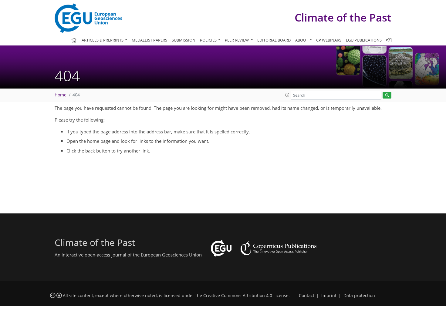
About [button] (302, 40)
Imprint (328, 295)
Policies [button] (209, 40)
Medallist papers (149, 40)
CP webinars (328, 40)
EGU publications (364, 40)
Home (60, 95)
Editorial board (274, 40)
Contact (306, 295)
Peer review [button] (237, 40)
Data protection (359, 295)
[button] (287, 95)
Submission (183, 40)
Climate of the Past (343, 17)
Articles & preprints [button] (103, 40)
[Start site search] (387, 95)
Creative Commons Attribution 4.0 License (246, 295)
